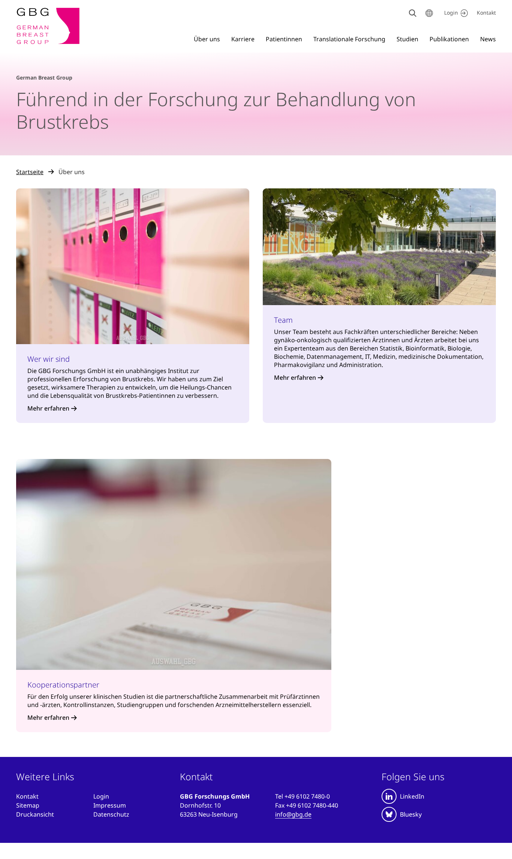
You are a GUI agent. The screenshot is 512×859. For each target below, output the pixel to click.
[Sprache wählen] (429, 13)
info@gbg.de (293, 814)
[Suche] (412, 13)
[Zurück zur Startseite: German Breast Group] (48, 26)
